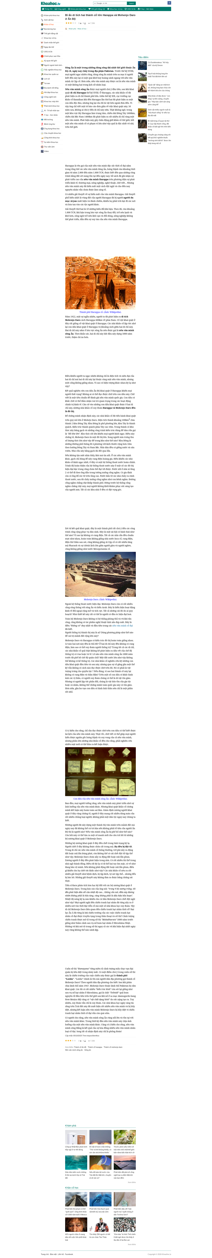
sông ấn (87, 1050)
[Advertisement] (100, 48)
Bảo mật (53, 1254)
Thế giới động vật (98, 9)
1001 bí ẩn (131, 9)
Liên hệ (61, 1254)
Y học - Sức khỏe (146, 9)
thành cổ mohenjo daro (113, 1047)
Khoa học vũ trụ (115, 9)
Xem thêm (132, 1182)
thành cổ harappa (95, 1047)
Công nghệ (61, 9)
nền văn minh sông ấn (74, 1050)
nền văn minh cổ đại (122, 625)
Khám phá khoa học (78, 9)
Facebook (69, 1254)
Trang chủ (48, 9)
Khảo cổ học (82, 29)
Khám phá (72, 29)
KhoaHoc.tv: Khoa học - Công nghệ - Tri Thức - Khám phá (53, 3)
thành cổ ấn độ (80, 1047)
